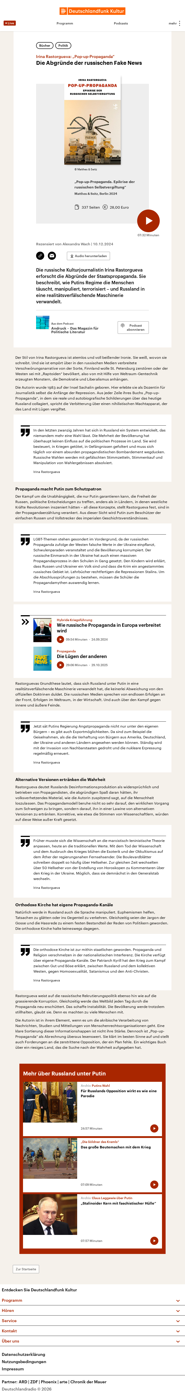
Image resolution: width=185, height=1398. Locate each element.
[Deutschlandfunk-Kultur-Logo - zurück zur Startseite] (92, 11)
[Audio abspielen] (148, 221)
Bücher (44, 45)
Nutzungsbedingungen (24, 1361)
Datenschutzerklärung (23, 1354)
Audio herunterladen (91, 256)
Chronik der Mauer (88, 1381)
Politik (63, 45)
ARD (24, 1381)
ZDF (35, 1381)
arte (64, 1381)
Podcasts (121, 23)
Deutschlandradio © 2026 (27, 1388)
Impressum (13, 1368)
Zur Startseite (26, 1269)
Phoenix (50, 1381)
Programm (65, 23)
